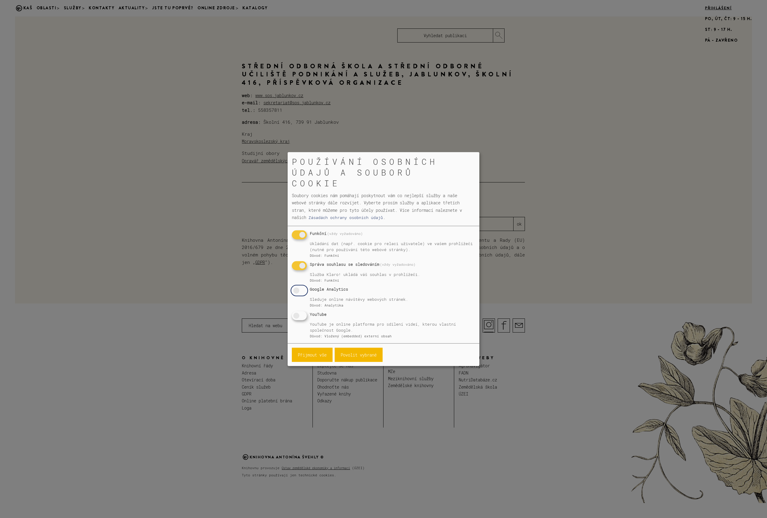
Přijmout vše (312, 355)
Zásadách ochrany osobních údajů (346, 217)
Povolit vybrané (359, 355)
